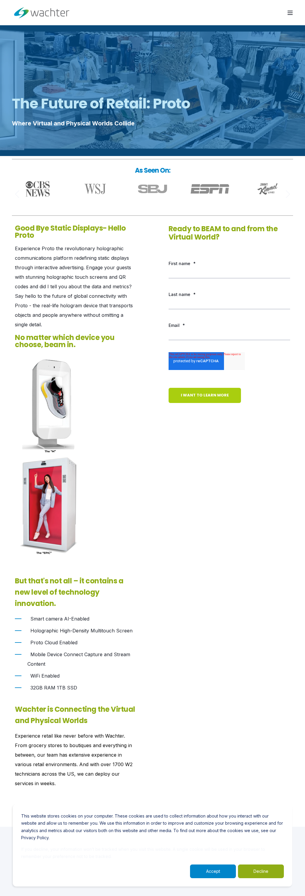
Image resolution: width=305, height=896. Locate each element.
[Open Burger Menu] (290, 13)
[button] (17, 194)
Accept (213, 871)
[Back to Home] (41, 13)
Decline (260, 871)
